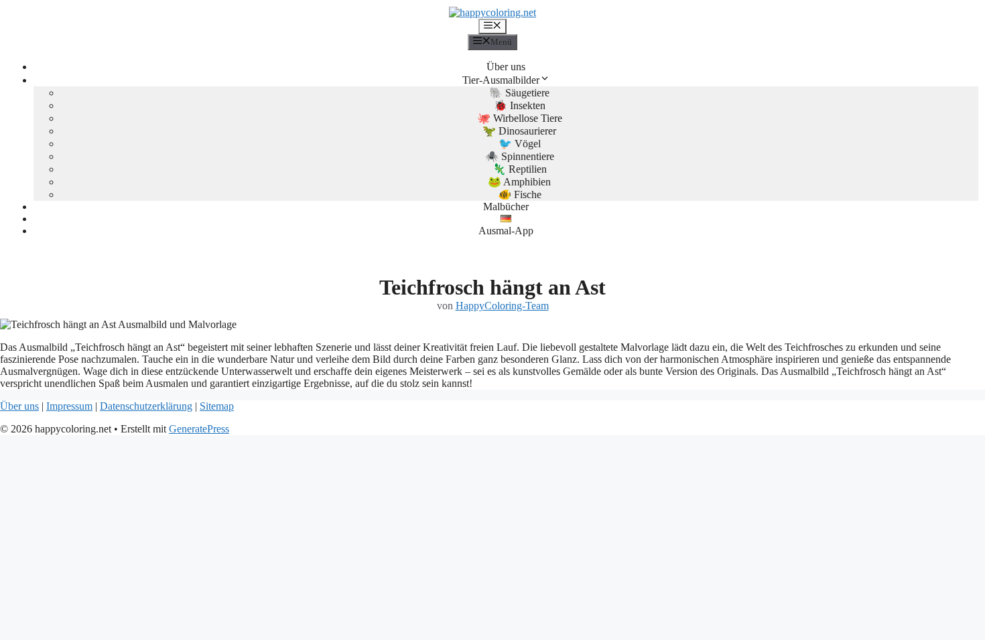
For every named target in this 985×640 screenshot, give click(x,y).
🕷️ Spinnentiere (519, 156)
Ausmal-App (505, 230)
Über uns (505, 66)
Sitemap (217, 406)
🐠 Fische (519, 194)
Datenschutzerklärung (146, 406)
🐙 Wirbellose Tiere (519, 118)
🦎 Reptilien (519, 169)
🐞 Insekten (519, 105)
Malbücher (506, 206)
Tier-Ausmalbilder (500, 80)
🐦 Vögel (520, 143)
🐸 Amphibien (519, 181)
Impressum (69, 406)
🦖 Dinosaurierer (519, 131)
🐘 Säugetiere (519, 92)
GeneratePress (199, 428)
